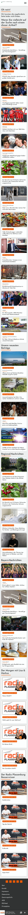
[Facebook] (10, 881)
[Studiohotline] (21, 881)
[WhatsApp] (7, 881)
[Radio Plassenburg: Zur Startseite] (12, 2)
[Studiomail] (17, 881)
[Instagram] (14, 881)
